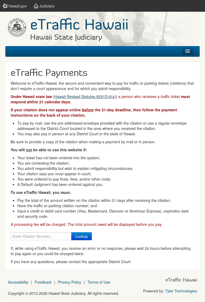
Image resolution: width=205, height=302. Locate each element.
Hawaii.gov (17, 6)
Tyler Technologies (181, 290)
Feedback (43, 282)
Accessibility (18, 282)
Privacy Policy (69, 282)
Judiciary (46, 6)
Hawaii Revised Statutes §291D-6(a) (85, 96)
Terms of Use (99, 282)
